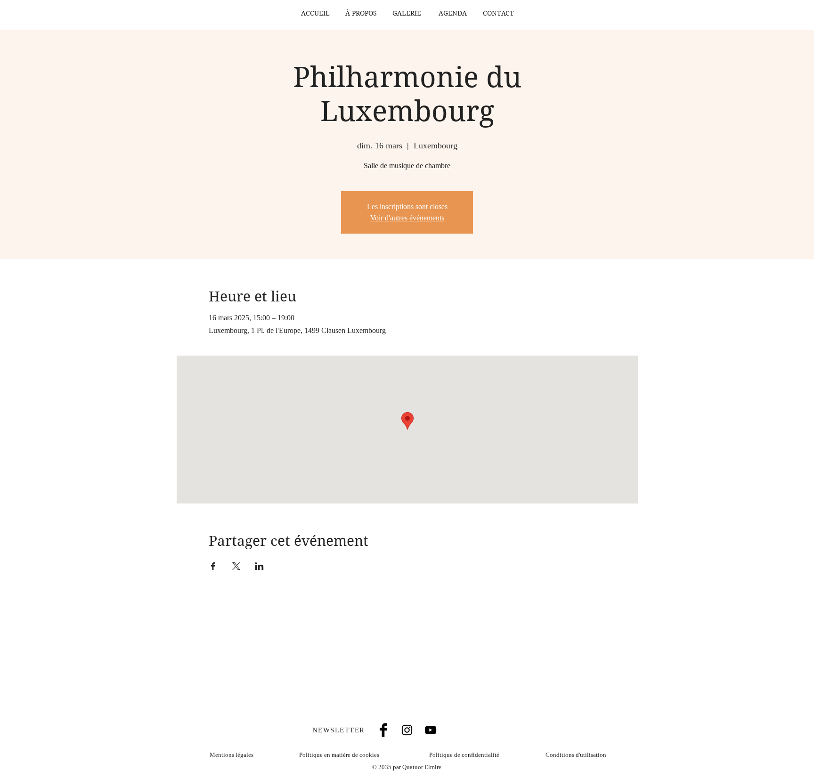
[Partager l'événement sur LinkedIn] (259, 566)
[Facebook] (383, 730)
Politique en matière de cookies (340, 754)
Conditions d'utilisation (575, 754)
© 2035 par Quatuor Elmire (406, 767)
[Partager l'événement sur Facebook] (213, 566)
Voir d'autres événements (407, 218)
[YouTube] (430, 730)
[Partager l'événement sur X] (236, 566)
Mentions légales (231, 754)
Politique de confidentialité (464, 754)
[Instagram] (407, 730)
